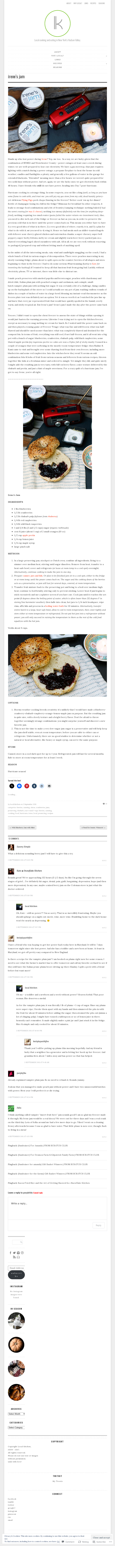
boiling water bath (54, 606)
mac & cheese (35, 211)
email (10, 1520)
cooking (11, 813)
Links (86, 3)
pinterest (12, 1514)
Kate (94, 263)
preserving (12, 811)
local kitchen (15, 804)
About (68, 3)
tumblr (11, 1502)
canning (26, 807)
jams (47, 807)
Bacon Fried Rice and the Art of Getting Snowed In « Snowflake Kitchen (54, 1183)
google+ (12, 1508)
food (17, 813)
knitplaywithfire (24, 937)
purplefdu (21, 1073)
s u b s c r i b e (16, 1274)
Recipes (93, 3)
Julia (19, 1107)
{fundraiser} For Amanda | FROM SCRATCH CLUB (43, 1145)
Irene (44, 159)
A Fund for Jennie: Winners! (93, 828)
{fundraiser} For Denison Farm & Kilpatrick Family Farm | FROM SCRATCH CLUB (58, 1155)
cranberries (40, 807)
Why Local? (78, 3)
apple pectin (28, 535)
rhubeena (52, 516)
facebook (12, 1499)
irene (31, 813)
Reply (104, 861)
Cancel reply (38, 1193)
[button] (57, 120)
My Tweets (58, 1481)
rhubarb (20, 811)
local (35, 813)
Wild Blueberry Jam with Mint (22, 828)
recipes (50, 813)
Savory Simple (23, 846)
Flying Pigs (27, 200)
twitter (11, 1505)
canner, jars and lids (33, 575)
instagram (12, 1511)
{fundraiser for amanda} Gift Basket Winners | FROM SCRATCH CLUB (53, 1164)
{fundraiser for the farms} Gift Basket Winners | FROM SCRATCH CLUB (54, 1173)
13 (106, 804)
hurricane (24, 813)
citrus (33, 807)
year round (28, 811)
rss (9, 1517)
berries (19, 807)
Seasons (102, 3)
